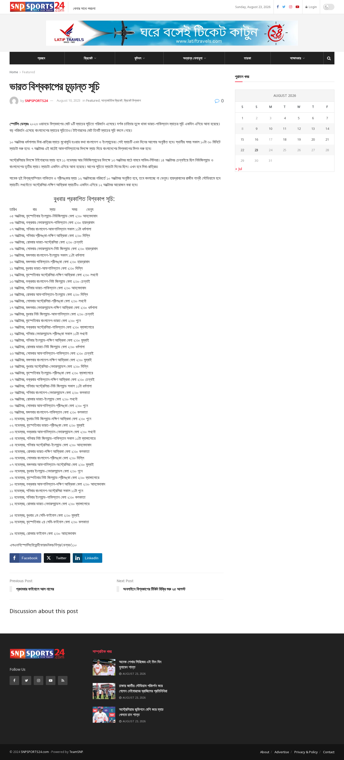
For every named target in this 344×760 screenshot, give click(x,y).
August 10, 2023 (68, 100)
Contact (328, 752)
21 (327, 139)
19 (299, 139)
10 (270, 128)
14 (327, 128)
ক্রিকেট (88, 58)
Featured (28, 72)
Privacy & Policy (306, 752)
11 (284, 128)
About (264, 752)
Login (312, 7)
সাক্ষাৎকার (295, 58)
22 (242, 150)
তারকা (247, 58)
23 (256, 150)
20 (313, 139)
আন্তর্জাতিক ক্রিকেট (111, 100)
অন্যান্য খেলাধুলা (192, 58)
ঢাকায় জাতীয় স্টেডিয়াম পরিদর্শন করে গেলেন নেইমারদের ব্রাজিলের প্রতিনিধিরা (143, 688)
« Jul (238, 168)
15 (242, 139)
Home (14, 72)
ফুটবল (137, 58)
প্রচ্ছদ (41, 58)
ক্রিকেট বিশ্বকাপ (132, 100)
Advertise (281, 752)
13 (313, 128)
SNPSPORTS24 (36, 100)
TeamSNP (76, 752)
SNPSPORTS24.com (35, 752)
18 (284, 139)
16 (256, 139)
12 (299, 128)
